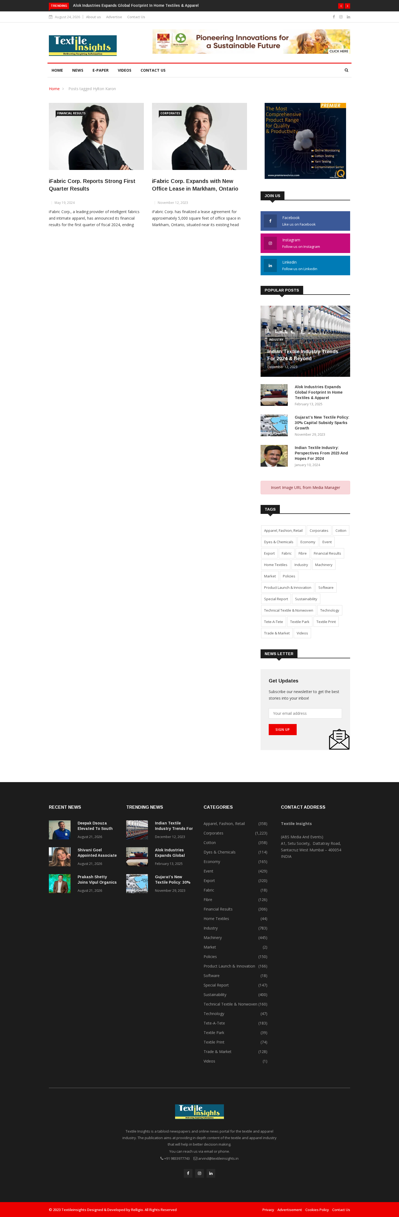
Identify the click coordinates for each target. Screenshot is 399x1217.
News (77, 70)
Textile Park (299, 621)
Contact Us (136, 16)
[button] (341, 6)
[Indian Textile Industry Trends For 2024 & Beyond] (138, 830)
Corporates (170, 113)
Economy (307, 541)
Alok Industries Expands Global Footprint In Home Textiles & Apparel (136, 5)
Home (57, 70)
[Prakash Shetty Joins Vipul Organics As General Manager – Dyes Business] (61, 884)
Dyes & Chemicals (278, 541)
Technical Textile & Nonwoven (288, 610)
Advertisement (289, 1209)
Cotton (340, 530)
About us (93, 16)
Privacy (268, 1209)
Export (269, 553)
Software (326, 587)
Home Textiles (275, 564)
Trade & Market (277, 633)
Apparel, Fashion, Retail (283, 530)
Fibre (303, 553)
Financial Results (71, 113)
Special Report (276, 598)
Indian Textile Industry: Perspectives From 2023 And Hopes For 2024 (321, 453)
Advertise (114, 16)
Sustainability (306, 598)
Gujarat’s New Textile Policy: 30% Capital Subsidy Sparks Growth (322, 422)
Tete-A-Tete (273, 621)
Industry (276, 340)
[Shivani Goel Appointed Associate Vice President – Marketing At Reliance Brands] (61, 857)
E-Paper (101, 70)
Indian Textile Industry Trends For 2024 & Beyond (174, 828)
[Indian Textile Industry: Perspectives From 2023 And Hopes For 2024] (275, 457)
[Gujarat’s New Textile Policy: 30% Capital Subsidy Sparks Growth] (275, 426)
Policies (289, 576)
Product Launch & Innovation (287, 587)
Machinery (323, 564)
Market (270, 576)
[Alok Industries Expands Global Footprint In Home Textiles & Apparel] (275, 396)
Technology (329, 610)
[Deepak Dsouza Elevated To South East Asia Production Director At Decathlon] (61, 830)
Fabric (287, 553)
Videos (124, 70)
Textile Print (326, 621)
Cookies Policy (317, 1209)
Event (327, 541)
